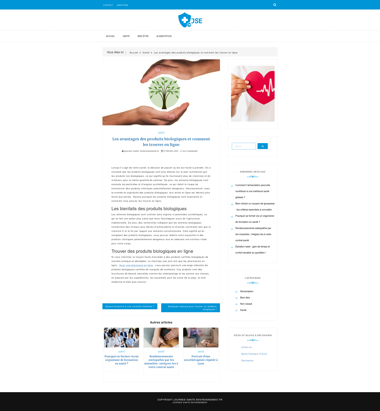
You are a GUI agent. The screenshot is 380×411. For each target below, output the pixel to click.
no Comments (189, 151)
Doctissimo (247, 360)
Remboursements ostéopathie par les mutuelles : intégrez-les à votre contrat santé (253, 234)
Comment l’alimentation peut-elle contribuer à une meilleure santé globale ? (252, 191)
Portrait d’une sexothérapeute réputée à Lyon (201, 360)
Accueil (110, 36)
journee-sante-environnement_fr (141, 151)
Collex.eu (246, 347)
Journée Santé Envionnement (190, 402)
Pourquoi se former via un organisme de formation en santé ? (121, 360)
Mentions (122, 5)
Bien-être (143, 36)
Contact (108, 5)
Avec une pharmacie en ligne (136, 265)
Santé (126, 36)
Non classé (246, 303)
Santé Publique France (254, 353)
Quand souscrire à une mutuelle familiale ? (129, 306)
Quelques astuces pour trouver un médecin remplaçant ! (192, 308)
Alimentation (164, 36)
